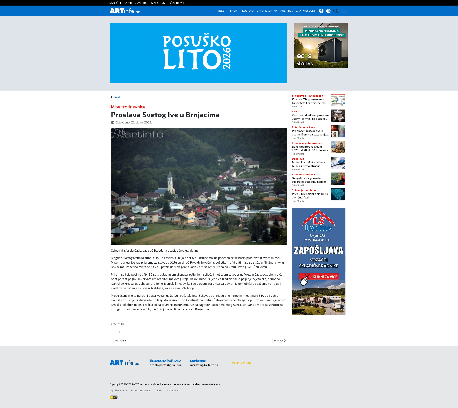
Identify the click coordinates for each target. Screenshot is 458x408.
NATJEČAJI (115, 2)
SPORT (234, 10)
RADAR (128, 2)
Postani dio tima (240, 362)
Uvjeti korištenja (118, 390)
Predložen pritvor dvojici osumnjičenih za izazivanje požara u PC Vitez (309, 132)
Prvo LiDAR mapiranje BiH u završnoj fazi (310, 195)
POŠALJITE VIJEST (178, 2)
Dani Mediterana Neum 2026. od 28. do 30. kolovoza (310, 148)
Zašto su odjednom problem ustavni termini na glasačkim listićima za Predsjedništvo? (310, 116)
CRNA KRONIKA (267, 10)
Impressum (173, 390)
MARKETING (158, 2)
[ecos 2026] (321, 45)
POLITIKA (286, 10)
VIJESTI (222, 10)
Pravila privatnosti (140, 390)
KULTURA (248, 10)
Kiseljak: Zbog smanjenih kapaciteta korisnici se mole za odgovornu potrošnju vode (310, 101)
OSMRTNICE (141, 2)
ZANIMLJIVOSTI (306, 10)
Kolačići (158, 390)
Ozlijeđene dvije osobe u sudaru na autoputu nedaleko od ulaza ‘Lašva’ (310, 179)
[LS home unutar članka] (318, 261)
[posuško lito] (198, 53)
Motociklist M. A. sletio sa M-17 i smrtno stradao (308, 164)
